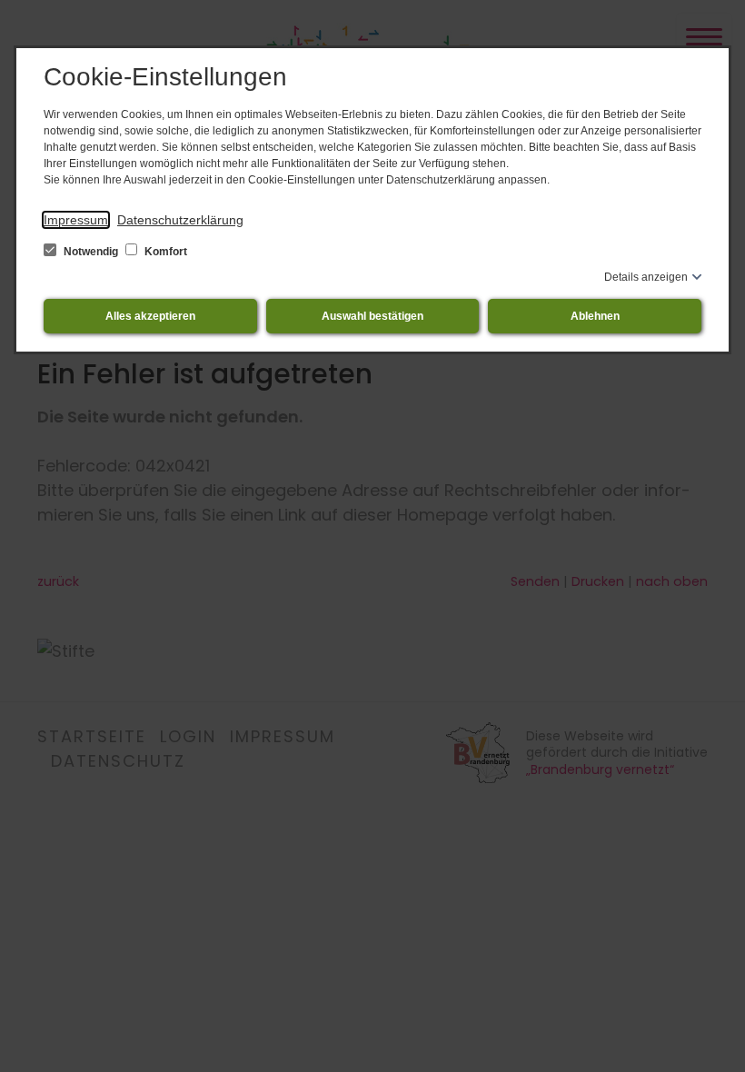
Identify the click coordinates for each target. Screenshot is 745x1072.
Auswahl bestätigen (372, 316)
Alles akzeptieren (150, 316)
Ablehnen (595, 316)
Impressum (76, 220)
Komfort (164, 251)
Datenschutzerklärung (180, 220)
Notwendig (91, 251)
